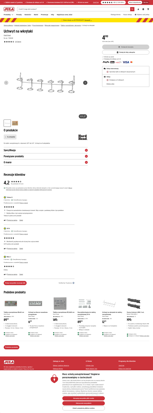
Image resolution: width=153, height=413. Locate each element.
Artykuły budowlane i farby (22, 25)
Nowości (28, 15)
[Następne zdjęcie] (85, 83)
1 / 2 (81, 116)
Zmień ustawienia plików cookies (84, 408)
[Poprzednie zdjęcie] (6, 83)
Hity (52, 15)
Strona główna (8, 25)
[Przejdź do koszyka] (148, 9)
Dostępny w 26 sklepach (11, 335)
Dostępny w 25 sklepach (36, 335)
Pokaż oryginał (23, 203)
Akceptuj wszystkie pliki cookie (83, 398)
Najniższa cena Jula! (64, 15)
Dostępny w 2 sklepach (139, 336)
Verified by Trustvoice (65, 283)
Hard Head (7, 35)
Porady (19, 15)
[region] (76, 391)
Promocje (44, 15)
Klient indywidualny (135, 2)
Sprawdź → (88, 20)
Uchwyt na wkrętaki (88, 25)
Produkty (7, 15)
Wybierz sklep (110, 84)
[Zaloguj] (138, 9)
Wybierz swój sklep (143, 14)
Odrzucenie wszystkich (83, 403)
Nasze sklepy (127, 14)
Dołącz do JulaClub (125, 369)
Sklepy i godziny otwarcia (61, 365)
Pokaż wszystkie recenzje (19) (15, 283)
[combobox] (75, 9)
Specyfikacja (10, 150)
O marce (8, 162)
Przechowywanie (37, 25)
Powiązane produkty (14, 156)
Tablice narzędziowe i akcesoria (71, 25)
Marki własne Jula (91, 369)
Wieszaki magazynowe (52, 25)
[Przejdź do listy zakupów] (143, 9)
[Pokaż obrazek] (7, 123)
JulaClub (96, 2)
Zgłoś (21, 220)
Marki (36, 15)
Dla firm (146, 2)
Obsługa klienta (116, 14)
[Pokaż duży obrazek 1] (46, 82)
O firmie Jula (90, 365)
